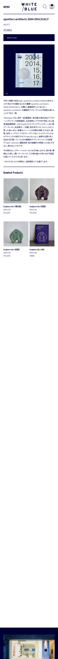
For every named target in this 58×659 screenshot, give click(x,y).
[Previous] (17, 70)
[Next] (42, 70)
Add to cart (12, 38)
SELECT (6, 24)
